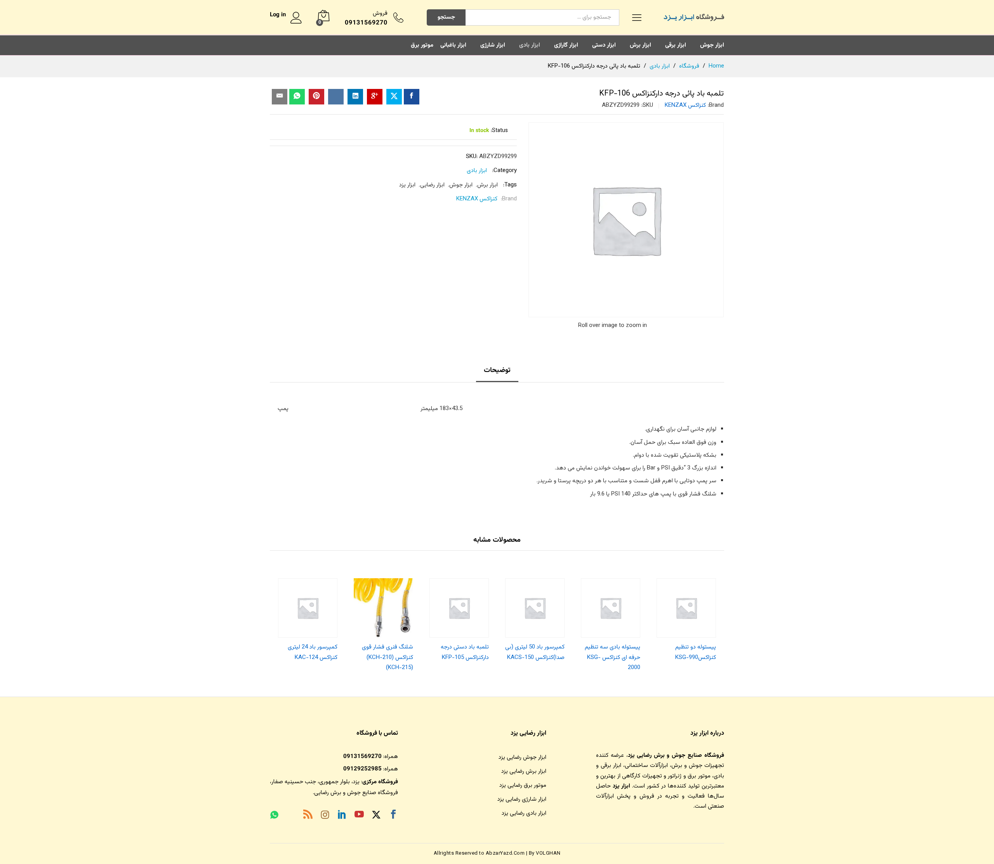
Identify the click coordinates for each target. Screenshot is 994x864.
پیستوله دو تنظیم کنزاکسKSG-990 (695, 652)
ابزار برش (640, 45)
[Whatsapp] (274, 816)
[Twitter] (376, 816)
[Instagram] (325, 816)
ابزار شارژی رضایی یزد (521, 799)
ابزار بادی (529, 45)
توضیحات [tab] (497, 370)
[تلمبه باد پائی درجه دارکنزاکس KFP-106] (411, 96)
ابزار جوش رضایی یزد (522, 757)
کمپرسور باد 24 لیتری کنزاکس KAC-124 (312, 652)
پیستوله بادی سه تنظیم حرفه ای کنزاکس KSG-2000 (612, 657)
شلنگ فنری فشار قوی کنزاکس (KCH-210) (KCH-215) (387, 657)
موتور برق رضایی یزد (522, 785)
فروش (380, 13)
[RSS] (307, 816)
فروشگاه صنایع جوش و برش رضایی (356, 792)
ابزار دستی (604, 45)
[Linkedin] (342, 816)
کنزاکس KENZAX (685, 105)
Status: (499, 131)
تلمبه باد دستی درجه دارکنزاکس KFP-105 (465, 652)
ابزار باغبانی (453, 45)
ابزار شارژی (492, 45)
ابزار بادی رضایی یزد (524, 813)
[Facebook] (393, 816)
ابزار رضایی (432, 185)
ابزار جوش (712, 45)
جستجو (446, 17)
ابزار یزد (407, 185)
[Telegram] (290, 816)
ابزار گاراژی (566, 45)
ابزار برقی (675, 45)
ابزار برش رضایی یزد (523, 771)
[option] (686, 617)
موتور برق (422, 45)
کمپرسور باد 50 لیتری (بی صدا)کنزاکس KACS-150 (535, 652)
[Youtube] (359, 816)
